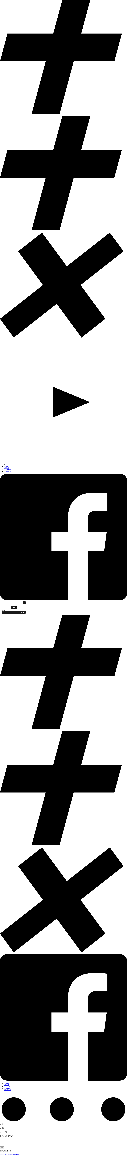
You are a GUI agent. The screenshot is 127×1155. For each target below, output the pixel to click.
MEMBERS (7, 469)
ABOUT (6, 468)
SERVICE (7, 1086)
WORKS (6, 466)
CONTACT (7, 471)
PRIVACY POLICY (14, 1154)
